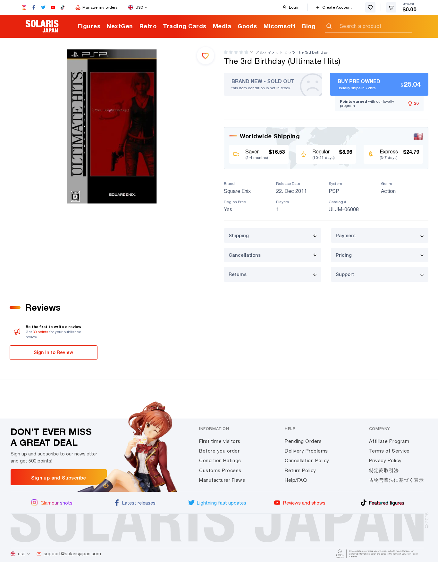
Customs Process (220, 470)
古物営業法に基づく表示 (396, 480)
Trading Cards (184, 26)
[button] (236, 52)
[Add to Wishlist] (205, 55)
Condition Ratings (220, 460)
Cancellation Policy (307, 460)
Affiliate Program (389, 441)
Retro (148, 26)
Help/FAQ (296, 480)
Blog (309, 26)
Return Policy (300, 470)
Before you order (219, 451)
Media (222, 26)
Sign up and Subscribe (58, 477)
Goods (247, 26)
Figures (89, 26)
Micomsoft (280, 26)
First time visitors (219, 441)
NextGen (120, 26)
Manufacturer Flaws (222, 480)
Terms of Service (389, 451)
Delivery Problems (306, 451)
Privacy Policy (385, 460)
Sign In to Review (53, 352)
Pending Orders (303, 441)
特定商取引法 (384, 470)
